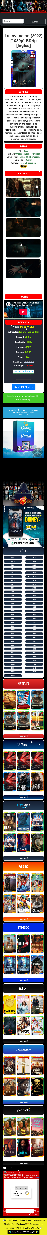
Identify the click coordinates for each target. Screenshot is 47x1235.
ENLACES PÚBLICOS (23, 371)
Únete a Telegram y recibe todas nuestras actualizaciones (24, 412)
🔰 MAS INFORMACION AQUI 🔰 (23, 1232)
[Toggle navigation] (23, 16)
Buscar (35, 21)
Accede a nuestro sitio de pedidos (23, 398)
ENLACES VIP (24, 377)
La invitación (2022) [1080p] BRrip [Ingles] (23, 40)
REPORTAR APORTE (23, 386)
